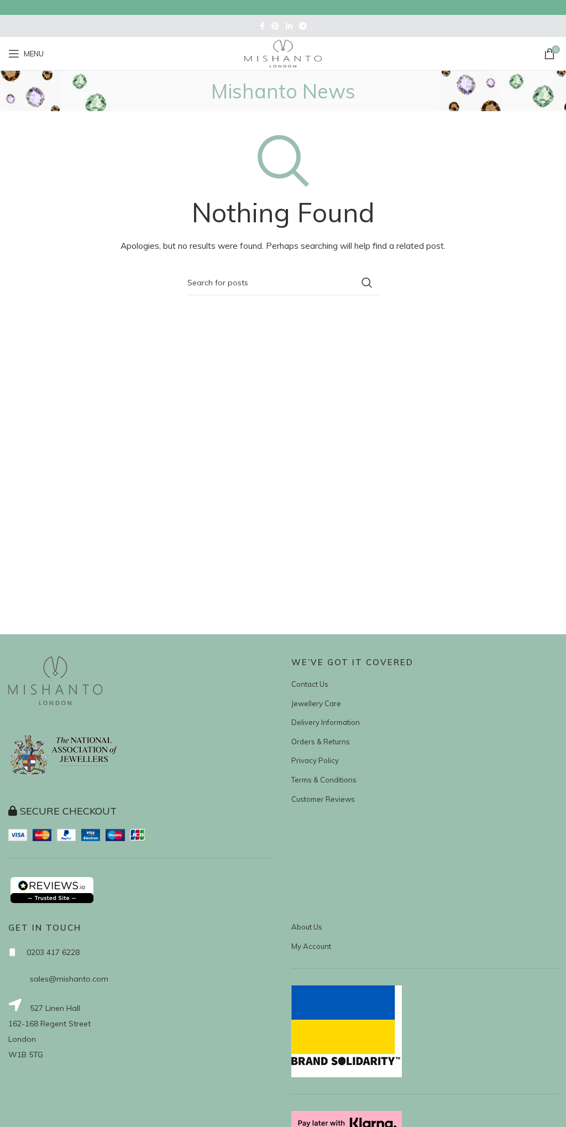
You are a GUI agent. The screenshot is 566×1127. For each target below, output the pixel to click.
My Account (311, 946)
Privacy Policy (315, 760)
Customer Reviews (323, 799)
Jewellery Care (316, 703)
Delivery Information (325, 722)
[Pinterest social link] (275, 26)
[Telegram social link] (303, 26)
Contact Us (309, 684)
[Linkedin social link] (289, 26)
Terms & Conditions (324, 779)
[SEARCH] (367, 282)
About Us (306, 926)
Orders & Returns (320, 741)
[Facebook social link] (262, 26)
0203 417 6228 (53, 952)
